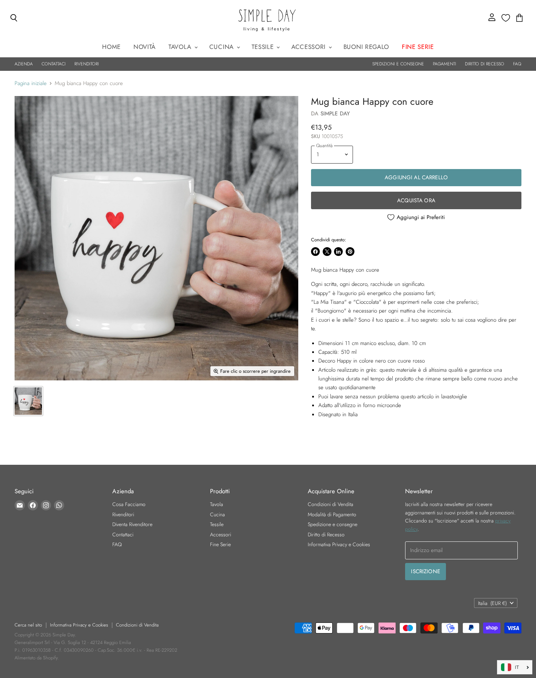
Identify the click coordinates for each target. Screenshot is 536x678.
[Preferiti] (506, 17)
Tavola (181, 46)
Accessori (309, 46)
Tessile (264, 46)
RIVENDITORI (86, 63)
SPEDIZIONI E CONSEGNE (398, 63)
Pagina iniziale (31, 83)
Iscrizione (425, 571)
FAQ (517, 63)
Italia (492, 603)
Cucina (222, 46)
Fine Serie (220, 544)
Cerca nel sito (28, 624)
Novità (144, 46)
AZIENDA (24, 63)
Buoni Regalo (366, 46)
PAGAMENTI (444, 63)
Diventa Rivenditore (132, 524)
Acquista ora (416, 200)
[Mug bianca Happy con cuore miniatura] (28, 401)
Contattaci (122, 534)
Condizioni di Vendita (330, 504)
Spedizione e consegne (332, 524)
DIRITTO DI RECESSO (484, 63)
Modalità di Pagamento (332, 514)
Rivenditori (123, 514)
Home (111, 46)
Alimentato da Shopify (36, 657)
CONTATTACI (54, 63)
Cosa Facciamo (128, 504)
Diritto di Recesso (326, 534)
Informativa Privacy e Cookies (339, 544)
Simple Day (335, 114)
